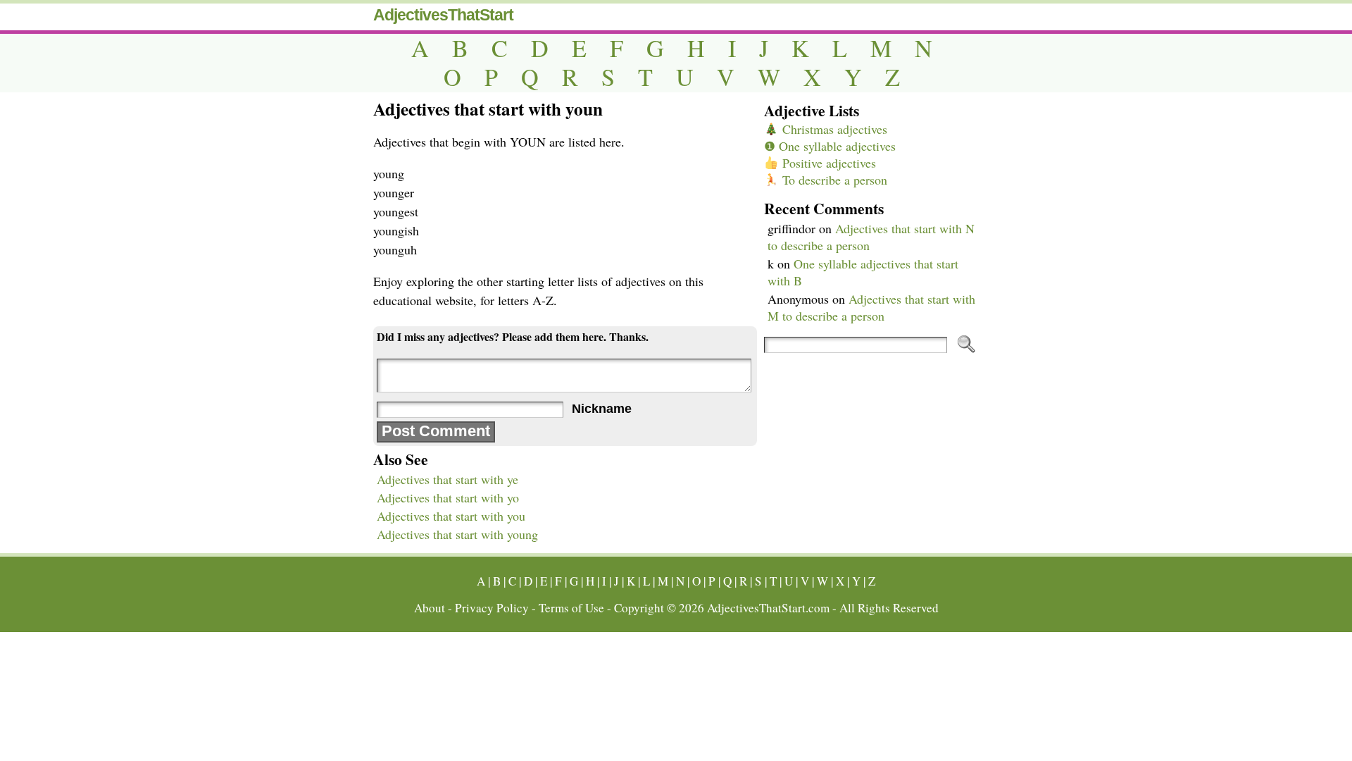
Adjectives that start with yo (448, 497)
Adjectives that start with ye (447, 479)
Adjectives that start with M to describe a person (871, 307)
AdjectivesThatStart (443, 15)
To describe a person (833, 179)
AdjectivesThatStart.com (768, 608)
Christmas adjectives (833, 128)
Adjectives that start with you (451, 515)
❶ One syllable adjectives (830, 145)
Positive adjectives (827, 162)
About (429, 608)
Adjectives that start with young (457, 534)
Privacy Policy (492, 608)
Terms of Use (571, 608)
